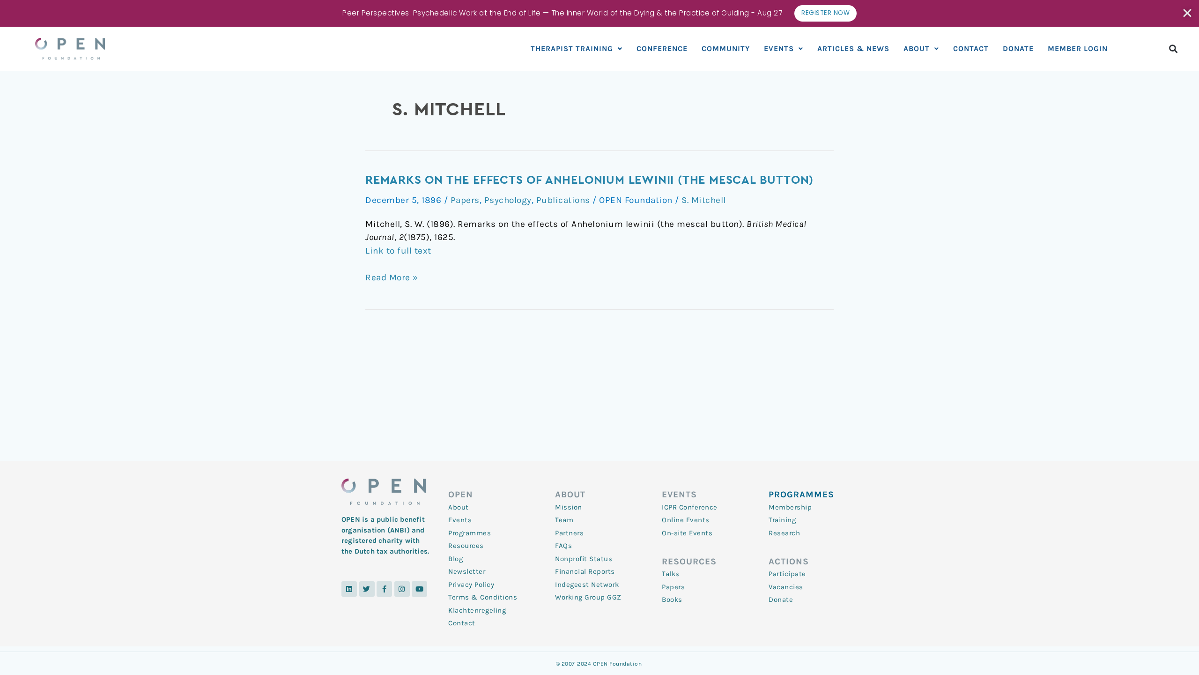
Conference (662, 48)
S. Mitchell (703, 200)
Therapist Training (572, 48)
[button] (1173, 48)
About (916, 48)
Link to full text (398, 251)
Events (779, 48)
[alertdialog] (599, 13)
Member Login (1078, 48)
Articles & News (853, 48)
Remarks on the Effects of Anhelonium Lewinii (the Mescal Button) (589, 180)
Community (726, 48)
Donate (1018, 48)
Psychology (508, 200)
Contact (971, 48)
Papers (465, 200)
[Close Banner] (1188, 13)
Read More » (391, 278)
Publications (563, 200)
